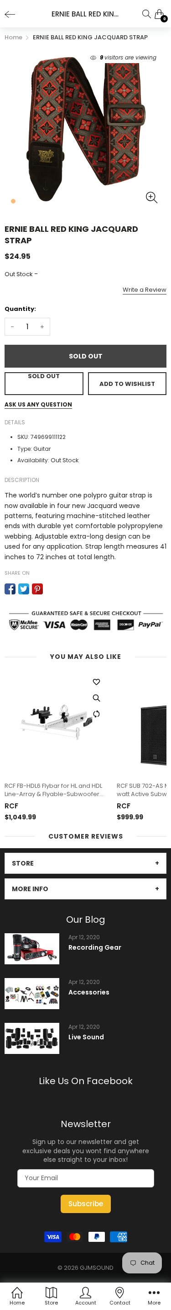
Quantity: (20, 309)
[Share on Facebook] (10, 588)
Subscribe (85, 1203)
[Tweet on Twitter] (23, 588)
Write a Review (144, 289)
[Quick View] (96, 698)
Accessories (88, 992)
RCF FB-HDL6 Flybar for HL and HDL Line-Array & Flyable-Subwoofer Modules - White (53, 790)
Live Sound (86, 1037)
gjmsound (97, 1267)
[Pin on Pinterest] (37, 588)
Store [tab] (23, 863)
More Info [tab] (30, 889)
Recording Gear (94, 947)
